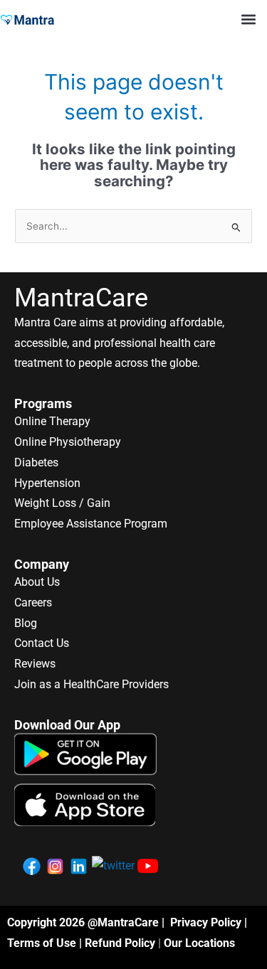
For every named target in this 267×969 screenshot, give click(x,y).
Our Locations (199, 943)
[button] (248, 19)
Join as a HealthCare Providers (91, 684)
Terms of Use (41, 943)
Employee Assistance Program (90, 523)
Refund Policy (120, 943)
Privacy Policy (205, 922)
